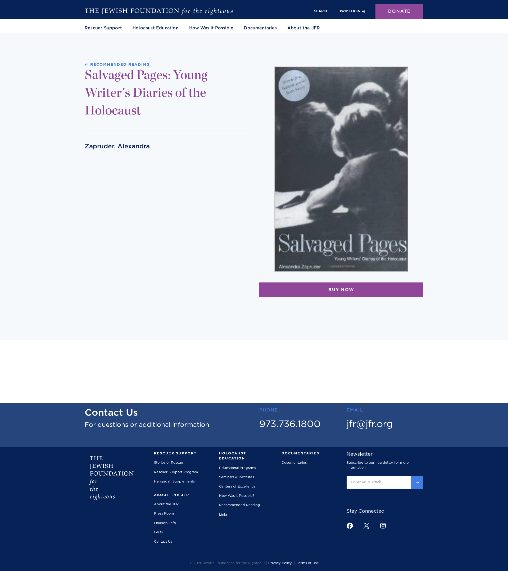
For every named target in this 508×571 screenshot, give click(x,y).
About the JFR (166, 504)
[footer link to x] (366, 526)
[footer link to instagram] (383, 526)
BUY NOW (341, 290)
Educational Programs (237, 468)
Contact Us (163, 541)
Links (223, 514)
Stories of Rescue (168, 462)
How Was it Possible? (236, 496)
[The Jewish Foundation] (159, 11)
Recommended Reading (239, 505)
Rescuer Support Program (176, 472)
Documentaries (260, 28)
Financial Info (165, 523)
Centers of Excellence (237, 486)
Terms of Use (308, 563)
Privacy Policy (280, 563)
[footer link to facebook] (350, 526)
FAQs (158, 532)
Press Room (164, 513)
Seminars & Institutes (236, 477)
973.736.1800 (290, 424)
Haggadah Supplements (174, 481)
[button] (103, 28)
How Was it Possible (211, 28)
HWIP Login (349, 11)
